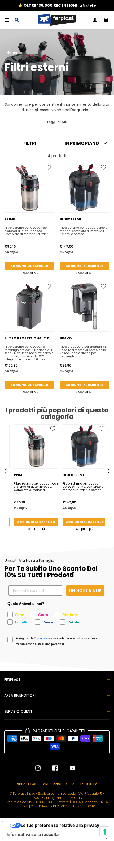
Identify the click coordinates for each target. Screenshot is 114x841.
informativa (44, 638)
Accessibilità (84, 784)
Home (12, 52)
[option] (57, 5)
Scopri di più (29, 273)
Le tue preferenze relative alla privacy (60, 825)
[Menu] (7, 20)
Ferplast (12, 679)
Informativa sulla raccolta (33, 834)
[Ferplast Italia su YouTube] (68, 768)
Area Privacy (55, 784)
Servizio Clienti (18, 711)
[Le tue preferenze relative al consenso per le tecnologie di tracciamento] (105, 832)
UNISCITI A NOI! (85, 590)
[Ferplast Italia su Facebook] (51, 768)
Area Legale (28, 784)
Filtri (29, 143)
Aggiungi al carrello (29, 266)
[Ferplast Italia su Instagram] (38, 768)
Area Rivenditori (20, 695)
